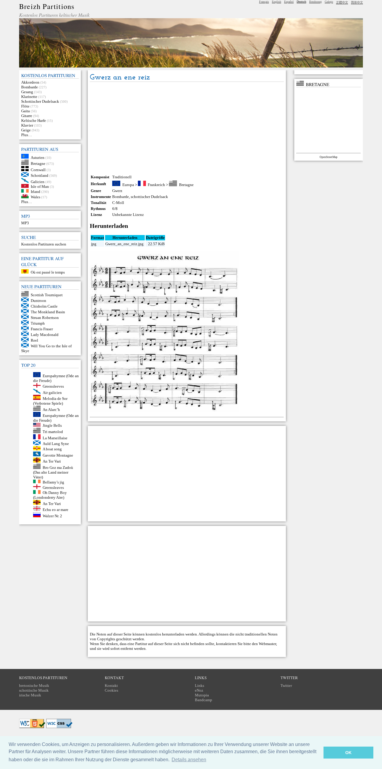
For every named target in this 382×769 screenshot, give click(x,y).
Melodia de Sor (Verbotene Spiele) (50, 401)
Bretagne (38, 163)
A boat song (52, 449)
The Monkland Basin (48, 312)
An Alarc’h (51, 409)
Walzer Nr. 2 (52, 516)
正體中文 (342, 2)
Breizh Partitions (46, 6)
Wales (35, 197)
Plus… (26, 135)
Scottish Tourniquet (47, 295)
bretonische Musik (34, 685)
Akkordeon (30, 82)
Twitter (286, 685)
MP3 (25, 223)
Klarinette (29, 96)
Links (199, 685)
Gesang (27, 92)
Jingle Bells (52, 425)
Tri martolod (53, 431)
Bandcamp (203, 700)
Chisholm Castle (44, 306)
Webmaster (267, 643)
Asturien (37, 157)
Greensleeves (53, 386)
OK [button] (348, 752)
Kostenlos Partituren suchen (43, 244)
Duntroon (38, 300)
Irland (35, 191)
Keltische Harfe (33, 120)
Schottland (39, 175)
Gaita (25, 111)
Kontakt (111, 685)
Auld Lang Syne (56, 443)
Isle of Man (40, 186)
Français (264, 1)
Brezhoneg (315, 1)
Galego (329, 1)
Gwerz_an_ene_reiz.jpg (124, 244)
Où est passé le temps (48, 272)
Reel (34, 340)
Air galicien (52, 392)
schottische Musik (34, 690)
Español (289, 1)
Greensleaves (53, 487)
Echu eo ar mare (55, 509)
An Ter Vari (52, 461)
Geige (26, 130)
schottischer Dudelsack (149, 196)
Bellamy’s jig (53, 482)
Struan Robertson (45, 317)
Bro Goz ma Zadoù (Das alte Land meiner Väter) (53, 472)
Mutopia (202, 695)
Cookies (111, 690)
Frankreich (156, 184)
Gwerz (117, 190)
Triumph (38, 323)
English (276, 1)
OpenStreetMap (329, 157)
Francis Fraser (42, 329)
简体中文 (357, 2)
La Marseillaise (55, 438)
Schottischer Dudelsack (40, 101)
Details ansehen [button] (189, 759)
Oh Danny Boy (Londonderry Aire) (50, 495)
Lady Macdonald (44, 334)
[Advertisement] (187, 128)
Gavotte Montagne (58, 455)
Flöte (25, 106)
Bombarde (29, 87)
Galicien (37, 181)
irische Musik (30, 695)
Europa (128, 184)
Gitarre (26, 115)
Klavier (27, 125)
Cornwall (38, 170)
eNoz (199, 690)
